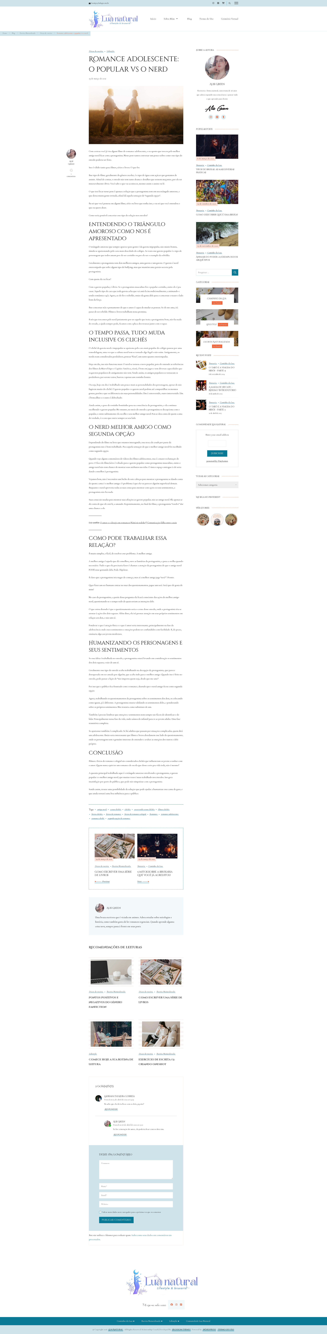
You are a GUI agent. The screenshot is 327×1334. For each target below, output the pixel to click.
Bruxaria (200, 165)
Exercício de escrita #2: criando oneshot (157, 1062)
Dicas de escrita (96, 51)
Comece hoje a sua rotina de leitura (111, 1062)
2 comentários (71, 175)
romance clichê (98, 818)
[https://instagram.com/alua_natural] (176, 1304)
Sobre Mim (169, 18)
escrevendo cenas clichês (144, 809)
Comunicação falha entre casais (162, 522)
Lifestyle (110, 51)
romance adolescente (169, 814)
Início (153, 18)
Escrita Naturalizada (116, 991)
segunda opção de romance (119, 818)
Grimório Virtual (229, 18)
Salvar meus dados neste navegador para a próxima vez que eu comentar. (131, 1212)
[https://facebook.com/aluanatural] (171, 1304)
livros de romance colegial (135, 814)
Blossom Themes (181, 1329)
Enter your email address (217, 434)
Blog (189, 18)
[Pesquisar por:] (214, 272)
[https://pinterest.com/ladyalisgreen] (181, 1304)
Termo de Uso (206, 18)
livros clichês (97, 814)
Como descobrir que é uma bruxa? (217, 214)
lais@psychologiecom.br (100, 3)
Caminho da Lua (214, 165)
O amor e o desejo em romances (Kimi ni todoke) (123, 522)
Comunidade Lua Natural (198, 1321)
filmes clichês (163, 809)
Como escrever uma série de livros (160, 1000)
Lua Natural (115, 1329)
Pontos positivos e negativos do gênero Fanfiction (105, 1002)
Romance (153, 814)
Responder (111, 1109)
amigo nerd (102, 809)
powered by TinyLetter (217, 461)
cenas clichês (115, 809)
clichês (127, 809)
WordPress (209, 1329)
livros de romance (113, 814)
